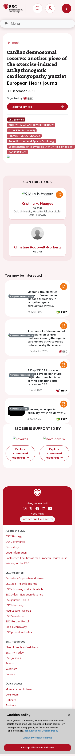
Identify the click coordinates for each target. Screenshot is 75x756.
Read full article (21, 106)
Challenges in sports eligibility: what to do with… (46, 411)
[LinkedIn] (43, 508)
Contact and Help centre (37, 519)
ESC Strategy (14, 536)
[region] (37, 731)
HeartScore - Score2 (18, 610)
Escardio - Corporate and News (25, 578)
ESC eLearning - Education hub (24, 589)
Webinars (11, 669)
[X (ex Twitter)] (31, 508)
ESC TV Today (15, 652)
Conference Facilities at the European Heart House (36, 558)
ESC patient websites (19, 632)
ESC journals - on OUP (19, 600)
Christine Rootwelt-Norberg (37, 247)
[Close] (69, 715)
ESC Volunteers (15, 616)
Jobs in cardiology (16, 627)
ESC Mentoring (14, 605)
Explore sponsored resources (20, 453)
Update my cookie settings (37, 737)
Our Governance (15, 541)
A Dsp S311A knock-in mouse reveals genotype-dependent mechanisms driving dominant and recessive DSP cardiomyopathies (45, 378)
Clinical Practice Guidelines (22, 647)
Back (15, 43)
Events (10, 663)
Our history (12, 547)
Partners (11, 705)
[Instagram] (24, 508)
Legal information (16, 552)
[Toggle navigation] (66, 8)
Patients (11, 700)
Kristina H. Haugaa (37, 203)
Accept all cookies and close (38, 747)
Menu (15, 23)
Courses (10, 674)
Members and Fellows (19, 689)
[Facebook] (37, 508)
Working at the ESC (17, 563)
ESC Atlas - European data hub (24, 594)
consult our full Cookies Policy (41, 730)
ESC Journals (13, 658)
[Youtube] (50, 509)
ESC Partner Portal (17, 621)
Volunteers (12, 694)
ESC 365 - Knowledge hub (21, 583)
